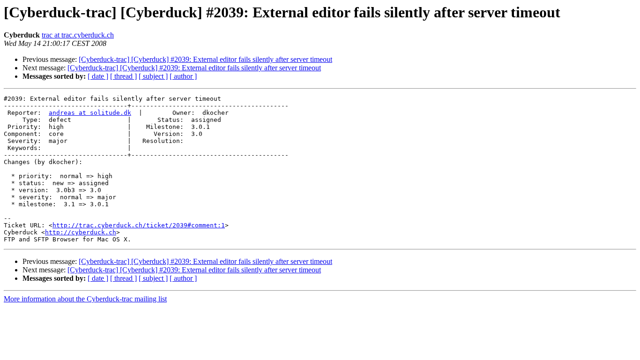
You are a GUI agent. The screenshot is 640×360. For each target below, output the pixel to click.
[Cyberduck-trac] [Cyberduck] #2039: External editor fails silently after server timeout (205, 59)
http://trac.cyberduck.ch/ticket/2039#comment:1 (138, 225)
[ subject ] (153, 76)
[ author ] (183, 76)
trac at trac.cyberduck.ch (78, 35)
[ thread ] (123, 76)
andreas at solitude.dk (90, 112)
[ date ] (98, 76)
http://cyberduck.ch (80, 232)
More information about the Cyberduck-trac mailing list (85, 299)
